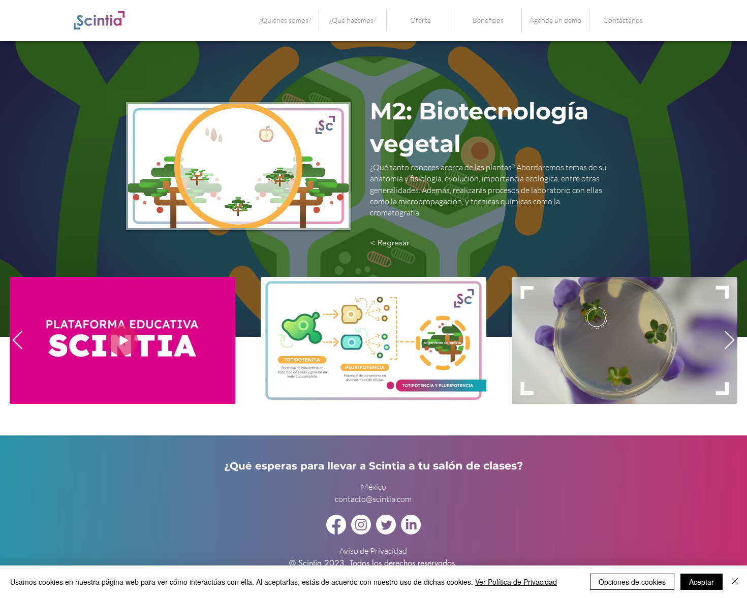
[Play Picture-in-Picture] (317, 214)
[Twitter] (386, 524)
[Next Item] (729, 341)
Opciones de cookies (632, 582)
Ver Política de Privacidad (516, 582)
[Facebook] (336, 524)
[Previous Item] (17, 341)
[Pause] (141, 214)
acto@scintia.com (381, 499)
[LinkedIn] (411, 524)
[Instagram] (361, 524)
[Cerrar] (735, 582)
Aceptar (701, 582)
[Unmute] (158, 214)
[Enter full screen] (334, 214)
